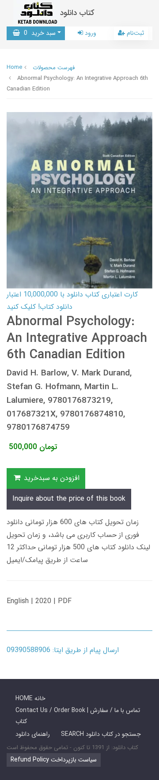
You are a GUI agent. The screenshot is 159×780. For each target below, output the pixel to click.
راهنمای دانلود (32, 734)
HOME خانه (30, 698)
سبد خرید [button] (38, 33)
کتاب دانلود (77, 13)
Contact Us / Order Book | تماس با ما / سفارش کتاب (77, 715)
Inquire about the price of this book (68, 498)
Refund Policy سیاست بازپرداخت (54, 760)
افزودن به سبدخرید (51, 478)
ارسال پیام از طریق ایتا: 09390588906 (63, 650)
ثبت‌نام (134, 33)
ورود (89, 33)
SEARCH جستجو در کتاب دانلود (101, 734)
